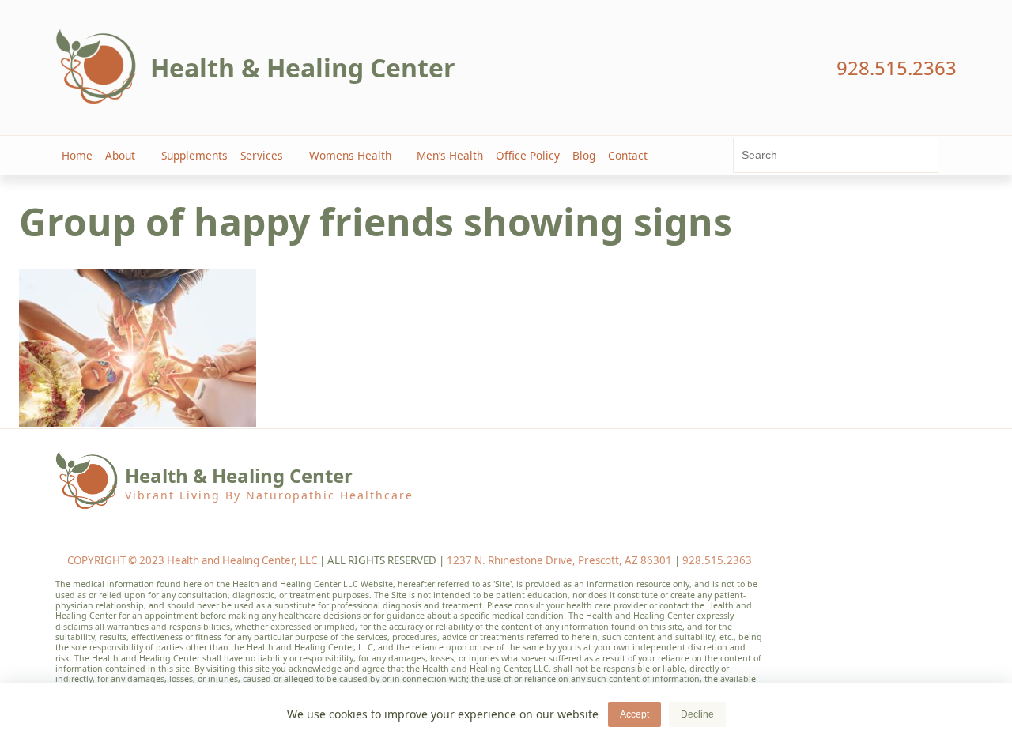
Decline (697, 714)
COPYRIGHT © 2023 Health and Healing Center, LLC (192, 560)
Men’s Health (450, 155)
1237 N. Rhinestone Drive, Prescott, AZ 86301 (559, 560)
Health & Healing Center (302, 68)
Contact (628, 155)
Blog (583, 155)
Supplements (194, 155)
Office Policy (528, 155)
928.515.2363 (717, 560)
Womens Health (350, 155)
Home (77, 155)
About (120, 155)
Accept (634, 714)
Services (261, 155)
